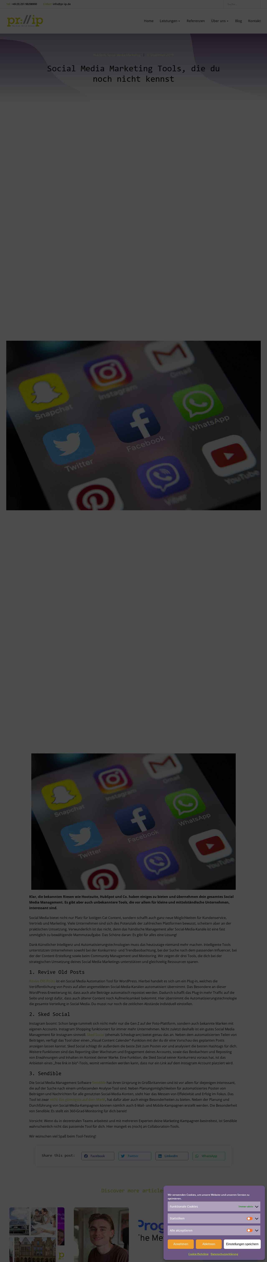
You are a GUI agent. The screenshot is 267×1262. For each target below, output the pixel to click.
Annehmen (180, 1244)
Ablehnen (208, 1244)
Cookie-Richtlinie (198, 1254)
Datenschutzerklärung (224, 1254)
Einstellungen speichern (242, 1244)
